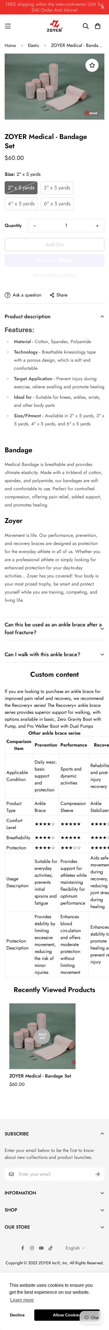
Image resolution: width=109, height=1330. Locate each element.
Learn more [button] (22, 1300)
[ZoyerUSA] (54, 25)
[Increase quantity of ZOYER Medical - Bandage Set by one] (97, 226)
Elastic (33, 45)
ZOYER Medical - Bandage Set (40, 1076)
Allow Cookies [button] (67, 1315)
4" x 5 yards (21, 203)
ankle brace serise (61, 733)
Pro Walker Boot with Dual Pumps (60, 726)
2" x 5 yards (21, 187)
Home (10, 45)
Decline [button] (17, 1315)
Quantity (13, 225)
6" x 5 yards (57, 203)
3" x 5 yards (57, 187)
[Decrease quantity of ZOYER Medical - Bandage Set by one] (34, 226)
